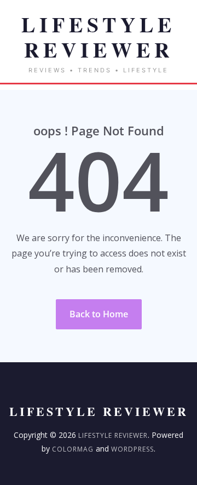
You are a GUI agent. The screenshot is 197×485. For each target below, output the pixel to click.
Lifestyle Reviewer (113, 435)
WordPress (132, 449)
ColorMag (73, 449)
